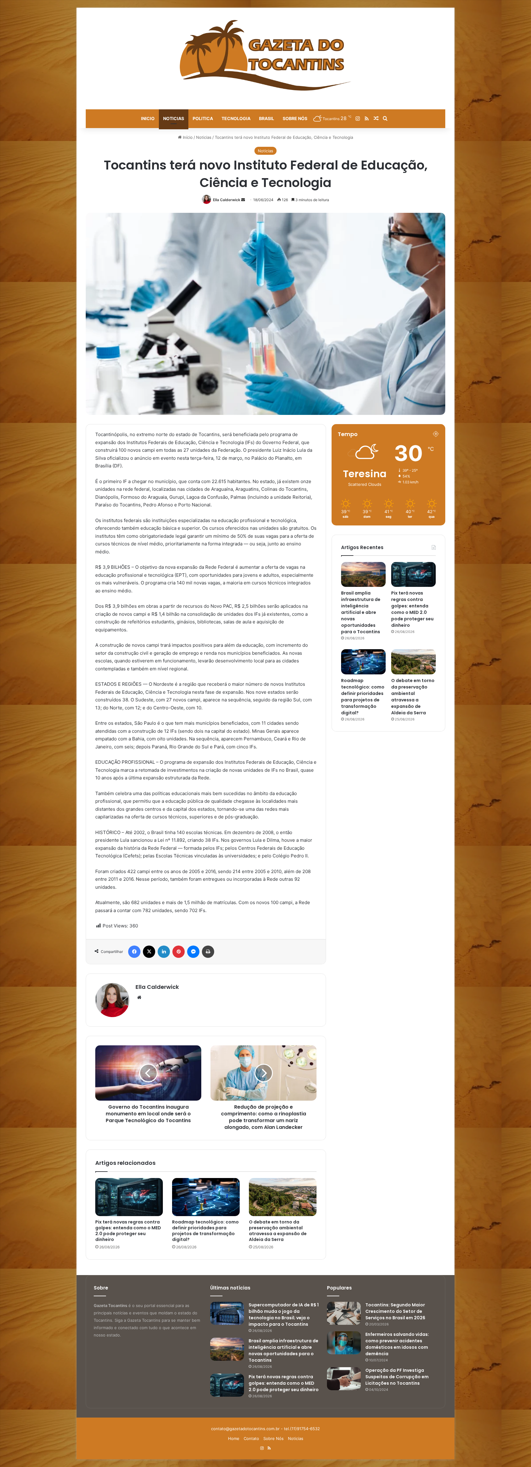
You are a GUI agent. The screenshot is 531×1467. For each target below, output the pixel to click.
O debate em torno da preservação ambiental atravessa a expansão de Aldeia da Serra (278, 1231)
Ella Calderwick (226, 199)
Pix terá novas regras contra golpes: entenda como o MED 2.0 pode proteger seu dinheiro (128, 1231)
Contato (251, 1438)
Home (233, 1438)
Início (187, 137)
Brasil (266, 118)
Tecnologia (236, 118)
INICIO (148, 118)
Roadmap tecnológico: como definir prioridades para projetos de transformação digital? (205, 1231)
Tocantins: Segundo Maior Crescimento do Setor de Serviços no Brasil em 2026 (395, 1311)
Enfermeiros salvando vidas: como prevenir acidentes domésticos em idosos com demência (397, 1344)
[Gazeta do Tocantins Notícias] (266, 55)
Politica (203, 118)
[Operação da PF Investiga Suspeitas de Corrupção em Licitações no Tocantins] (344, 1378)
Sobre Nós (295, 118)
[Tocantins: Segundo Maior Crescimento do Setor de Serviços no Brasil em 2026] (344, 1313)
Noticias (173, 118)
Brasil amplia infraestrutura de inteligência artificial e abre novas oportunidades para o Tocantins (360, 612)
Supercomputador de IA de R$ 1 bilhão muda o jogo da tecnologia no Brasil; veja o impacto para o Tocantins (284, 1314)
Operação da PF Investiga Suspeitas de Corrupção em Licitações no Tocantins (397, 1376)
